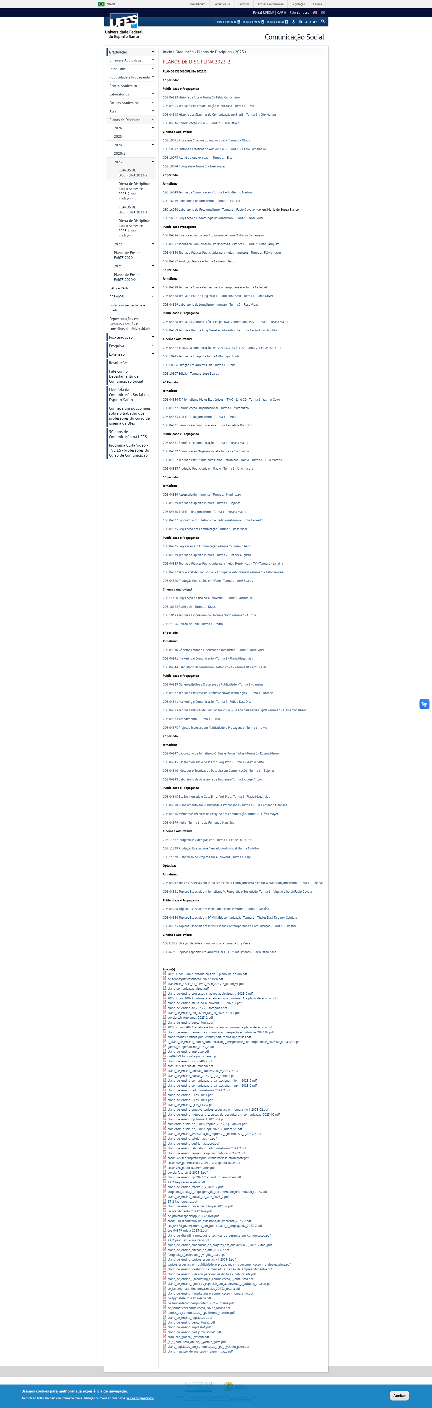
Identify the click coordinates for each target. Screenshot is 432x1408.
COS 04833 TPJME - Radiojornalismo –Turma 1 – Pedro (199, 417)
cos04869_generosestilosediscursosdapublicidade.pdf (204, 1163)
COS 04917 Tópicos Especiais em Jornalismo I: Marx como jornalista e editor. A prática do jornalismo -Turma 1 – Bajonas (243, 883)
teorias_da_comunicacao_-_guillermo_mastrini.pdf (201, 1313)
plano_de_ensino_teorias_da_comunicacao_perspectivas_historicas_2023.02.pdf (221, 1032)
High (300, 22)
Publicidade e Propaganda (130, 77)
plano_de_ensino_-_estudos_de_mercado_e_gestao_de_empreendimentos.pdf (220, 1269)
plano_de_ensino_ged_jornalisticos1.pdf (194, 1332)
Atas (113, 111)
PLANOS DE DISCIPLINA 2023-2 (133, 172)
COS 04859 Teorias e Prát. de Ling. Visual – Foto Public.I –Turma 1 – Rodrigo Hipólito (220, 330)
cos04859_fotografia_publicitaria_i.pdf (193, 1056)
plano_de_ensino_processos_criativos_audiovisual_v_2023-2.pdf (210, 993)
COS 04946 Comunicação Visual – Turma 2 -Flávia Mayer (201, 123)
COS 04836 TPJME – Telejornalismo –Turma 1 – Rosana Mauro (204, 512)
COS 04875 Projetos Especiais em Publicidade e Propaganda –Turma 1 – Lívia (215, 727)
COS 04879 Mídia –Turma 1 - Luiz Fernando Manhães (198, 822)
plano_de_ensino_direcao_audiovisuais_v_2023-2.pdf (203, 1071)
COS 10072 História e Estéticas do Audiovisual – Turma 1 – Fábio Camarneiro (214, 149)
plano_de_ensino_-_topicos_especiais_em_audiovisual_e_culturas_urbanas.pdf (220, 1284)
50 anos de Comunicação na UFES (128, 434)
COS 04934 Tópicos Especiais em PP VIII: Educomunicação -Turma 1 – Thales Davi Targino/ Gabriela (230, 917)
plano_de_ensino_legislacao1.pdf (190, 1318)
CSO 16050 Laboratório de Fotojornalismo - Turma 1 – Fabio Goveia (208, 209)
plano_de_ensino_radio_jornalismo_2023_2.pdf (199, 1090)
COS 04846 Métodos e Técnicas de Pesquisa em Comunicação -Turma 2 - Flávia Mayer (220, 814)
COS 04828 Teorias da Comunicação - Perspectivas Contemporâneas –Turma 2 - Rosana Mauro (225, 322)
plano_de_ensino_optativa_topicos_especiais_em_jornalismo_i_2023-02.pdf (218, 1109)
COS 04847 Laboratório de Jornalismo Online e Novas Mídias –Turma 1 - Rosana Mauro (221, 753)
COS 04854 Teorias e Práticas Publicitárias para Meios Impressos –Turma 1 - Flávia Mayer (222, 252)
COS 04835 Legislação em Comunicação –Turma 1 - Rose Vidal (205, 529)
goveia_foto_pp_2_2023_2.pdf (188, 1172)
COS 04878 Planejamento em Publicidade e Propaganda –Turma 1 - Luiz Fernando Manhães (225, 805)
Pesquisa (116, 345)
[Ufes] (124, 24)
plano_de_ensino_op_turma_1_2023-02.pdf (197, 1119)
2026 (118, 128)
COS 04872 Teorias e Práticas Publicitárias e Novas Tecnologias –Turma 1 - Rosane (218, 693)
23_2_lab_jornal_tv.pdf (182, 1201)
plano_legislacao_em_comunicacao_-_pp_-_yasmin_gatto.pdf (208, 1347)
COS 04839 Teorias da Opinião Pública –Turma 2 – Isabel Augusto (207, 555)
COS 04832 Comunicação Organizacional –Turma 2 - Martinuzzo (206, 451)
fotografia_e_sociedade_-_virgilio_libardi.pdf (197, 1255)
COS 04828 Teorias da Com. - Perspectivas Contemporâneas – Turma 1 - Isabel (215, 287)
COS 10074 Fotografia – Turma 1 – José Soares (194, 166)
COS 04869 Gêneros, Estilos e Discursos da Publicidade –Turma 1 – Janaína (213, 684)
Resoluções (118, 362)
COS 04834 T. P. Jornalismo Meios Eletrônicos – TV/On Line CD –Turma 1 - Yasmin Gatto (221, 399)
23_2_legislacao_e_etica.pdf (186, 1182)
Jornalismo (118, 68)
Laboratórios (119, 94)
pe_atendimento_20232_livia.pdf (190, 1211)
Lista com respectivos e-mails (128, 307)
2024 (118, 145)
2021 (118, 266)
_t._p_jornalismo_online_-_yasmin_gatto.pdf (197, 1342)
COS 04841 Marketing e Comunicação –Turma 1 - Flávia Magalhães (208, 658)
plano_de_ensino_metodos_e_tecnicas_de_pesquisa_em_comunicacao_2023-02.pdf (224, 1114)
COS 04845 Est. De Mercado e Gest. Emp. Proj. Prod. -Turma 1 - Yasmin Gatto (213, 762)
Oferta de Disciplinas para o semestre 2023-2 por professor (134, 191)
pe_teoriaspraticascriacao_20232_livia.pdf (195, 979)
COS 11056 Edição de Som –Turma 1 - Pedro (193, 624)
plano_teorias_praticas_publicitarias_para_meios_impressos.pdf (209, 1037)
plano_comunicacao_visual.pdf (188, 988)
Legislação (298, 4)
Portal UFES (263, 12)
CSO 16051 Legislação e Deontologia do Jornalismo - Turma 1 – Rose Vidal (213, 218)
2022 (118, 244)
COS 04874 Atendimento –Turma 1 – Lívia (191, 719)
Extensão (117, 354)
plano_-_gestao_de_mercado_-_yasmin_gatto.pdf (200, 1351)
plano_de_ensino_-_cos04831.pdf (190, 1095)
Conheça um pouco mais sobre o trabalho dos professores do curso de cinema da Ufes (130, 416)
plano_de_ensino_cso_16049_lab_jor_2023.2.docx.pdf (204, 1013)
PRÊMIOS (117, 296)
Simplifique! (197, 4)
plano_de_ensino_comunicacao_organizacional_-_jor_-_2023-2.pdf (212, 1080)
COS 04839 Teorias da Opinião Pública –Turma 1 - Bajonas (201, 503)
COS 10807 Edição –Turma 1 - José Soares (191, 373)
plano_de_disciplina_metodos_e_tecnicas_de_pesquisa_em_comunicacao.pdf (219, 1235)
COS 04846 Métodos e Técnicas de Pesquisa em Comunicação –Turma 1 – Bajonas (218, 770)
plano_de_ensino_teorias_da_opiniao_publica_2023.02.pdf (206, 1153)
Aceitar (399, 1396)
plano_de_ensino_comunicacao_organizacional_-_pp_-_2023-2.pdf (212, 1085)
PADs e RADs (119, 288)
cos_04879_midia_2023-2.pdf (187, 1230)
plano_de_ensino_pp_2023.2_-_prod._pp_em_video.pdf (204, 1177)
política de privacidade (140, 1398)
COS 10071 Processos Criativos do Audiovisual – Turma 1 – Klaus (206, 140)
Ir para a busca (277, 21)
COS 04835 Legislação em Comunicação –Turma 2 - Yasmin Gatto (207, 546)
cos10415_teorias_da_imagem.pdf (190, 1066)
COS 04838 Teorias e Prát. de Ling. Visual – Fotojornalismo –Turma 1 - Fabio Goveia (218, 296)
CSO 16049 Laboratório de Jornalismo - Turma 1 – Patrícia (201, 201)
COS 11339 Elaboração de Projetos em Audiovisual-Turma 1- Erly (206, 857)
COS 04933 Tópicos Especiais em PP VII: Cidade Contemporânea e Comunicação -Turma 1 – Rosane (230, 926)
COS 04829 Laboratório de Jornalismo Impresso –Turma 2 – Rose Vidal (210, 304)
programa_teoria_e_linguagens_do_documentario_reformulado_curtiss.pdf (217, 1192)
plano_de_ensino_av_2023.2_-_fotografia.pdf (197, 1008)
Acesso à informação (271, 4)
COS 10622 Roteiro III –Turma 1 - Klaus (189, 607)
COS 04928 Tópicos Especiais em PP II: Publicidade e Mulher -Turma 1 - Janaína (216, 909)
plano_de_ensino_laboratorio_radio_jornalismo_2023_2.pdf (207, 1148)
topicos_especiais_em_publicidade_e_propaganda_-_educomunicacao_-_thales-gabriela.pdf (229, 1264)
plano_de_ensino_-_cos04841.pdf (190, 1100)
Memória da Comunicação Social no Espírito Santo (129, 394)
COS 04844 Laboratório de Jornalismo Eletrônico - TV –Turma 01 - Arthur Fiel (214, 667)
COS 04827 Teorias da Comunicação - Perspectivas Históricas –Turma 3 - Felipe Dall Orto (222, 348)
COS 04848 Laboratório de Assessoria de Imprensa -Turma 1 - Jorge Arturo (212, 779)
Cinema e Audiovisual (126, 60)
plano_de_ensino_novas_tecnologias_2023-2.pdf (200, 1206)
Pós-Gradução (121, 337)
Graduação (185, 51)
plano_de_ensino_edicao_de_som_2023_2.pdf (198, 1197)
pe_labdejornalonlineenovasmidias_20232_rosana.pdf (204, 1289)
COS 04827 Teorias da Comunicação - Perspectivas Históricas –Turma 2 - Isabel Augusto (221, 244)
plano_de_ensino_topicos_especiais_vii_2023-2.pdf (202, 1259)
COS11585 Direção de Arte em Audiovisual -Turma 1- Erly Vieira (206, 943)
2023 (239, 51)
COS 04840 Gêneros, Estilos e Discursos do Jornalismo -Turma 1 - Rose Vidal (213, 650)
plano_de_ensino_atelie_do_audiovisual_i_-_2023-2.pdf (205, 1003)
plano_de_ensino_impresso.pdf (188, 1051)
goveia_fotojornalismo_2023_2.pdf (191, 1047)
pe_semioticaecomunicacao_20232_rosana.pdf (199, 1308)
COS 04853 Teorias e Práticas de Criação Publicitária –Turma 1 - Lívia (208, 106)
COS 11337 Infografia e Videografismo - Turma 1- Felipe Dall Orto (207, 840)
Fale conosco (300, 12)
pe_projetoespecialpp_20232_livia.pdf (193, 1216)
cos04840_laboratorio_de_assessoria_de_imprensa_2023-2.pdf (209, 1221)
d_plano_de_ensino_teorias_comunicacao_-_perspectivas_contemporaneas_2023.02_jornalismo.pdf (234, 1042)
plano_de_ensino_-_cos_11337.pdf (191, 1105)
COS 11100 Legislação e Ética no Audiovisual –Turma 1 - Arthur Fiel (208, 598)
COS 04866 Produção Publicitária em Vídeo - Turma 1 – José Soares (208, 581)
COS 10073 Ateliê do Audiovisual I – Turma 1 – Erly (197, 157)
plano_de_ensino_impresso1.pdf (189, 1327)
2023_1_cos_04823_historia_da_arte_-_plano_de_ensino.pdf (207, 974)
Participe (244, 4)
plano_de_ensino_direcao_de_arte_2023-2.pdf (198, 1250)
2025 (118, 136)
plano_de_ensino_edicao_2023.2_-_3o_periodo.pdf (202, 1076)
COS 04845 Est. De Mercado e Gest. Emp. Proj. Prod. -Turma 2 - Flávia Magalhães (216, 796)
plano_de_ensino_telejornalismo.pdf (192, 1138)
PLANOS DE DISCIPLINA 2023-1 (133, 209)
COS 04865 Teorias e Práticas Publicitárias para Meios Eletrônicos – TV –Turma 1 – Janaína (223, 563)
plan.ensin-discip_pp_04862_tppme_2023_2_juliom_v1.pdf (207, 1124)
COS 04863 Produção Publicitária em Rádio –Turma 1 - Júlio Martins (208, 468)
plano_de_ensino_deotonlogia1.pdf (191, 1322)
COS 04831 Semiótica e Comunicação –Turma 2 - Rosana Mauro (205, 443)
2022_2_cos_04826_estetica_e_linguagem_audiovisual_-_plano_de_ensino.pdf (220, 1027)
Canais (317, 4)
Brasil (111, 4)
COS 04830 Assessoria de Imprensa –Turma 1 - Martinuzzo (202, 494)
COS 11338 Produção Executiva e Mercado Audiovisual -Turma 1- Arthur (211, 848)
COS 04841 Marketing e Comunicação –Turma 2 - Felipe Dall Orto (207, 702)
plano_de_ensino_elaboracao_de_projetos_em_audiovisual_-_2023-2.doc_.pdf (220, 1245)
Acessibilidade (294, 21)
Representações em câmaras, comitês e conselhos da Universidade (130, 323)
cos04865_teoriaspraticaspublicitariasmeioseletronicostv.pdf (208, 1158)
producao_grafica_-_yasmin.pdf (188, 1337)
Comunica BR (222, 4)
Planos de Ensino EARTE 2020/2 (127, 277)
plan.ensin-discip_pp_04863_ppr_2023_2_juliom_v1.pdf (205, 1129)
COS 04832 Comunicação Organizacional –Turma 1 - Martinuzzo (206, 408)
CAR (281, 12)
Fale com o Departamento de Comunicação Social (126, 376)
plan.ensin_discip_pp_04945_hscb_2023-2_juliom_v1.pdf (206, 984)
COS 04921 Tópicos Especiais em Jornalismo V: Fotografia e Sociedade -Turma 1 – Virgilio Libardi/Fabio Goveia (237, 891)
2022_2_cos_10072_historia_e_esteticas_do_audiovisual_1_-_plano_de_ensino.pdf (222, 998)
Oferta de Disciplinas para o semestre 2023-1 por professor (134, 228)
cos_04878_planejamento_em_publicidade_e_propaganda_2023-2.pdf (215, 1226)
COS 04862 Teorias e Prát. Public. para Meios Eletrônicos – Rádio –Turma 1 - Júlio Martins (222, 460)
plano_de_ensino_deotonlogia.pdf (190, 1022)
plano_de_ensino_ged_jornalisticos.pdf (193, 1143)
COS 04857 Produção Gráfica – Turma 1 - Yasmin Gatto (199, 261)
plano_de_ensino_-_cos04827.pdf (190, 1061)
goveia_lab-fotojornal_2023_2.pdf (190, 1017)
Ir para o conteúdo (227, 21)
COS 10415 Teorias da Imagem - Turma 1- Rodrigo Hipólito (202, 356)
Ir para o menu (253, 21)
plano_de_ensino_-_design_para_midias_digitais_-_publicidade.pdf (212, 1274)
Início (167, 51)
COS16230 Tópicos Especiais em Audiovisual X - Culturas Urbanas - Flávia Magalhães (219, 952)
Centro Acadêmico (123, 85)
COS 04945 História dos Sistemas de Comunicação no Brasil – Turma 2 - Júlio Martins (219, 114)
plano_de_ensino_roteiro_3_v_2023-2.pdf (195, 1187)
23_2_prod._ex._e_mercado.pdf (188, 1240)
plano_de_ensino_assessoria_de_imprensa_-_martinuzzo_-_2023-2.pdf (214, 1134)
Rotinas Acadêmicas (124, 102)
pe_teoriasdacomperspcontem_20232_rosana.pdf (201, 1303)
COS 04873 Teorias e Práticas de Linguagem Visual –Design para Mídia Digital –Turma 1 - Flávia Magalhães (234, 710)
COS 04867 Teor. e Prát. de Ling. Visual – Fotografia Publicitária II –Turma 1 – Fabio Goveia (223, 572)
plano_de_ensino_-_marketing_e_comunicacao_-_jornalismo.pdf (210, 1279)
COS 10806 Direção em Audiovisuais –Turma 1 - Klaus (199, 365)
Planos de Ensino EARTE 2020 (127, 255)
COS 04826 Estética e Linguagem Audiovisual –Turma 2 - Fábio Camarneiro (213, 235)
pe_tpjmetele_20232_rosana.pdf (189, 1298)
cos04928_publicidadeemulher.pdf (191, 1168)
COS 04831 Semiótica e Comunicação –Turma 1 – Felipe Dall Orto (207, 425)
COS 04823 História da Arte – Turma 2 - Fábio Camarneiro (201, 97)
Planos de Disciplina (214, 51)
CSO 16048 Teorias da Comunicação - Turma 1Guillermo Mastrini (207, 192)
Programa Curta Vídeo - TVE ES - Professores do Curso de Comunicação (129, 450)
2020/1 (119, 153)
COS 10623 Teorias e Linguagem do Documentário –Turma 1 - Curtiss (209, 615)
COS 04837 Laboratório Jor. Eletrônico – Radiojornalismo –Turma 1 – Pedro (213, 520)
